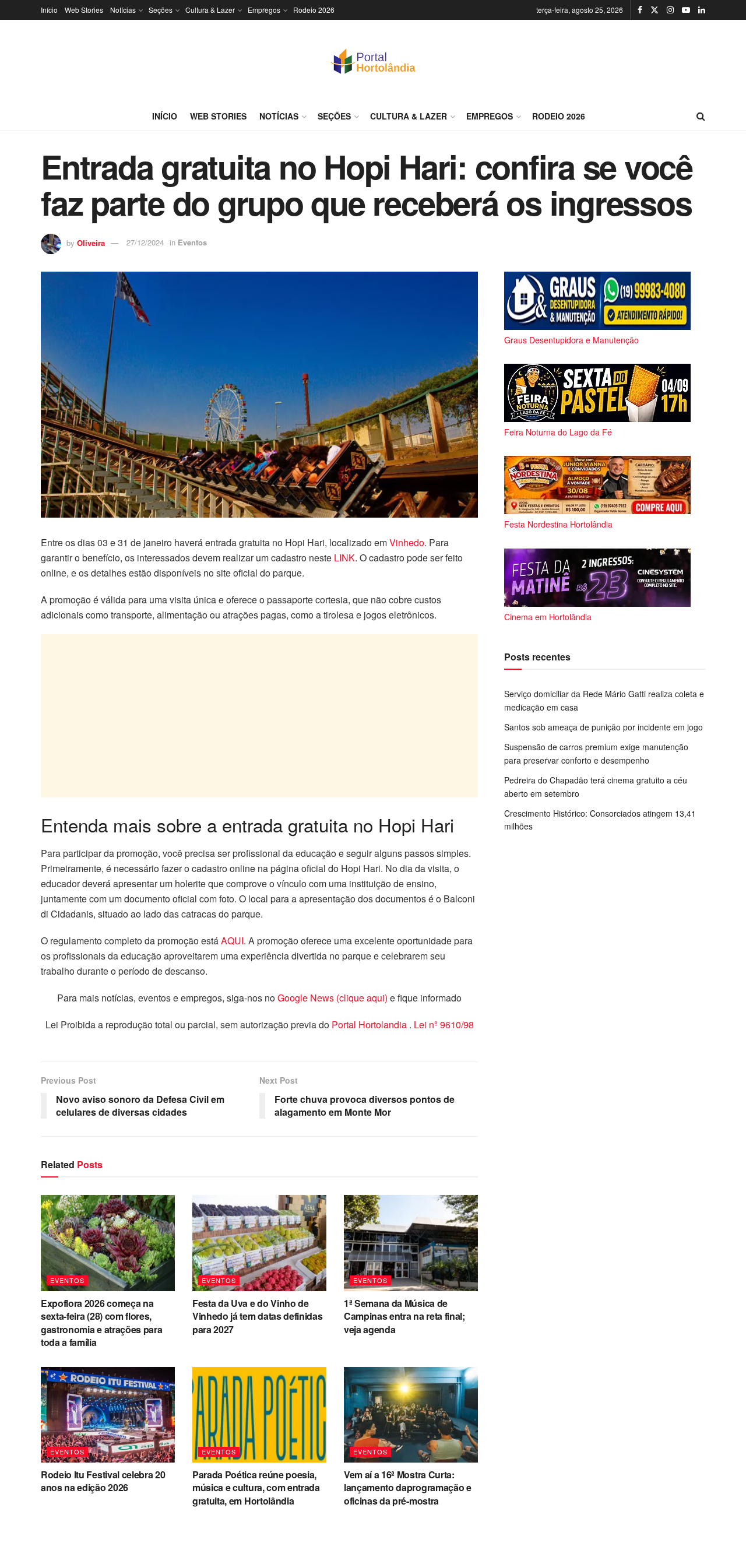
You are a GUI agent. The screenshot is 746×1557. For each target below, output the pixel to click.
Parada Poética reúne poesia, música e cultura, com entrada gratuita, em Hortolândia (256, 1487)
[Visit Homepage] (373, 60)
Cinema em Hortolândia (548, 617)
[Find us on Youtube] (686, 10)
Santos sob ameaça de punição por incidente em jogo (603, 727)
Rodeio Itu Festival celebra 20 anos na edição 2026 (103, 1481)
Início (49, 10)
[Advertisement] (259, 715)
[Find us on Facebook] (640, 10)
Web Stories (84, 10)
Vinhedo (406, 542)
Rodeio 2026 (314, 10)
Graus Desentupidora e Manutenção (571, 340)
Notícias (123, 10)
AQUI (232, 940)
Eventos (192, 242)
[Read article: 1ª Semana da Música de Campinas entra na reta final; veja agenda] (411, 1243)
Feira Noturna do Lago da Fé (558, 432)
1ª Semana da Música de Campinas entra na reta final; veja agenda (404, 1316)
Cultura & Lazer (210, 10)
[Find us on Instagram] (670, 10)
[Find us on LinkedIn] (701, 10)
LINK (344, 557)
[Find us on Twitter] (654, 10)
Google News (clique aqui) (332, 997)
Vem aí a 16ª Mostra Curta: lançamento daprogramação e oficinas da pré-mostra (407, 1487)
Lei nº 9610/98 (442, 1024)
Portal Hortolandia (370, 1024)
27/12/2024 (145, 242)
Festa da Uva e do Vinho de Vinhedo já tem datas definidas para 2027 (257, 1316)
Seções (161, 10)
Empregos (264, 10)
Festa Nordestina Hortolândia (558, 524)
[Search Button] (700, 116)
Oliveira (91, 242)
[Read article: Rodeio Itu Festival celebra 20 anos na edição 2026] (108, 1415)
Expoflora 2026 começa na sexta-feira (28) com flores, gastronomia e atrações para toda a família (101, 1322)
